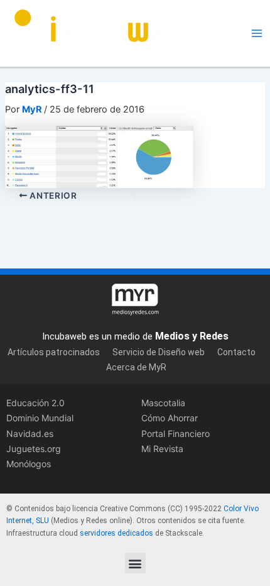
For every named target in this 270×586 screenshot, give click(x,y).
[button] (135, 563)
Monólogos (28, 463)
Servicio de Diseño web (158, 352)
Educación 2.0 (35, 402)
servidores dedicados (116, 533)
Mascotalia (163, 402)
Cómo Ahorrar (169, 417)
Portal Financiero (175, 433)
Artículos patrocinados (54, 352)
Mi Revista (162, 448)
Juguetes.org (33, 448)
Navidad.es (29, 433)
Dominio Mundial (39, 417)
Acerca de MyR (136, 367)
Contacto (236, 352)
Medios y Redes (192, 336)
